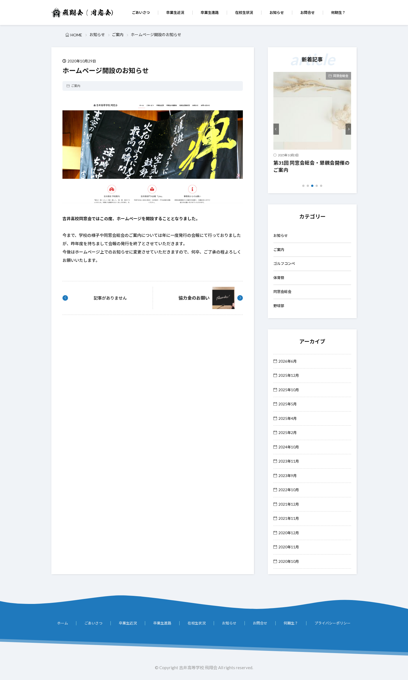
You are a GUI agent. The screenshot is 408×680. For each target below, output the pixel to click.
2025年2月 (287, 432)
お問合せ (307, 12)
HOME (76, 34)
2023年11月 (288, 461)
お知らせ (277, 12)
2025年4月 (287, 418)
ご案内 (118, 34)
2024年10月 (288, 447)
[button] (276, 129)
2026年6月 (287, 361)
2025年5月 (287, 404)
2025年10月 (288, 390)
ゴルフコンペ (284, 263)
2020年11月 (288, 547)
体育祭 (278, 277)
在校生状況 (244, 12)
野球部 (278, 305)
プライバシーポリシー (332, 623)
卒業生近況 (175, 12)
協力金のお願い (194, 297)
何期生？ (338, 12)
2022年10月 (288, 490)
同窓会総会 (340, 75)
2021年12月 (288, 504)
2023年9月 (287, 475)
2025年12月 (288, 375)
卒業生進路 (210, 12)
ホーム (62, 623)
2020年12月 (288, 533)
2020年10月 (288, 561)
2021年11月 (288, 518)
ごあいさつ (141, 12)
